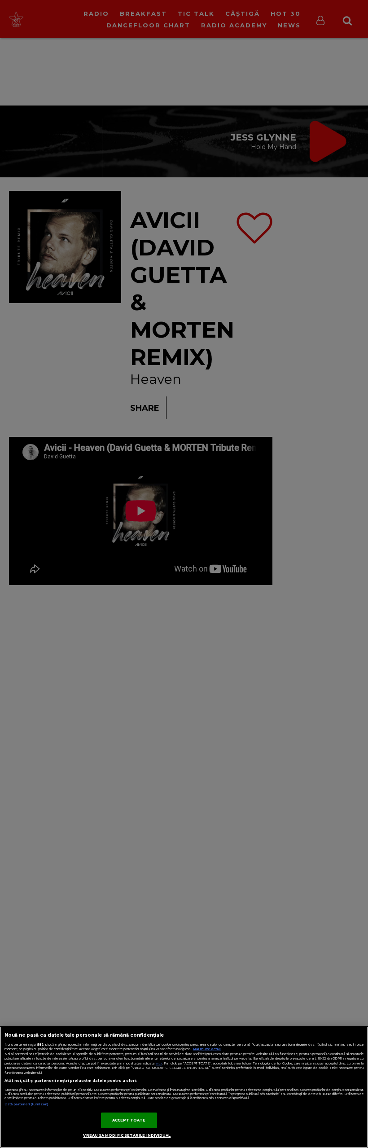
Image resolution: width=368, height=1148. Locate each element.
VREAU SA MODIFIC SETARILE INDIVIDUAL (127, 1135)
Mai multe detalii (207, 1049)
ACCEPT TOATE (129, 1120)
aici (159, 1063)
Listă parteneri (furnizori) (26, 1104)
